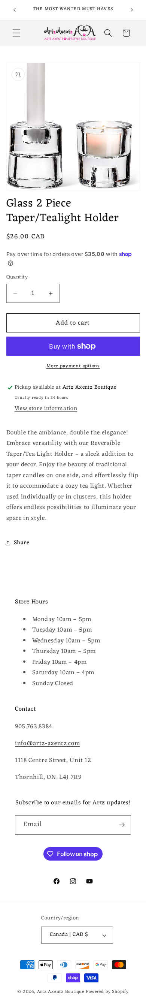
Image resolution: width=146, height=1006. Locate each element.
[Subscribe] (122, 825)
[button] (16, 33)
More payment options (73, 366)
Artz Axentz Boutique (60, 992)
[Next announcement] (132, 10)
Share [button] (22, 542)
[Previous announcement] (14, 10)
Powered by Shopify (107, 992)
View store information (46, 408)
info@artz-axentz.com (47, 743)
